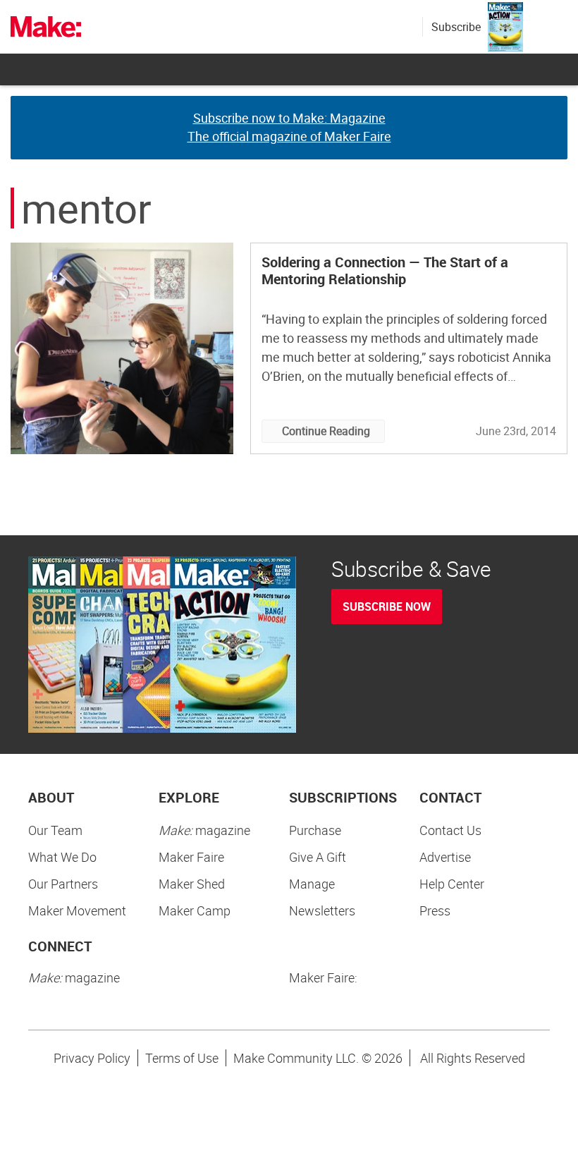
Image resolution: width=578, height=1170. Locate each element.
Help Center (451, 883)
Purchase (315, 830)
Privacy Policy (92, 1057)
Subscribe (456, 27)
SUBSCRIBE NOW (387, 606)
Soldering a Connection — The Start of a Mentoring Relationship (385, 270)
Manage (312, 883)
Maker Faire (191, 856)
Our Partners (63, 883)
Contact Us (450, 830)
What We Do (62, 856)
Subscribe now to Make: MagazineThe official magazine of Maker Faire (289, 127)
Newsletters (322, 910)
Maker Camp (194, 910)
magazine (204, 830)
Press (434, 910)
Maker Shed (192, 883)
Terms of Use (182, 1057)
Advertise (445, 856)
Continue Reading (326, 431)
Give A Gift (317, 856)
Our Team (55, 830)
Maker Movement (77, 910)
